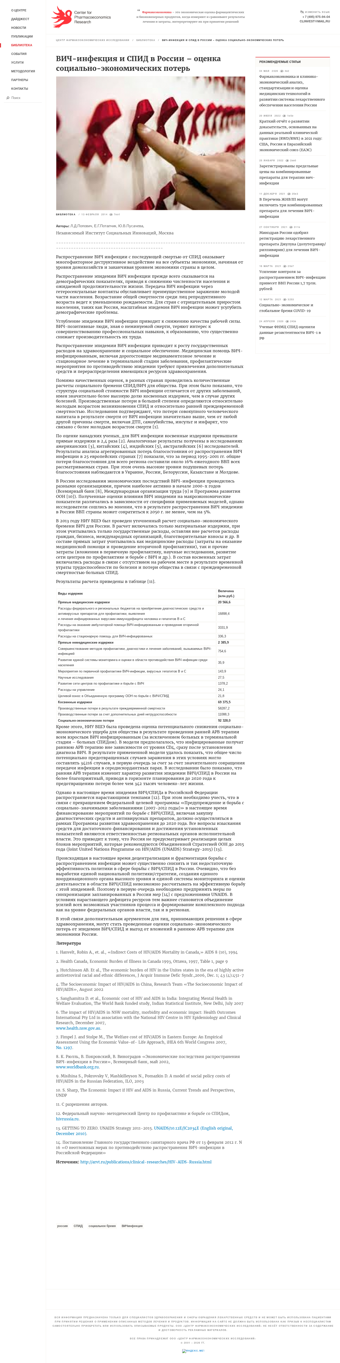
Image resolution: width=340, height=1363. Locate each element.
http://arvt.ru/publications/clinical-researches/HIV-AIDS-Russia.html (146, 1162)
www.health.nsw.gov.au (78, 1028)
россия (62, 1226)
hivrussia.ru (67, 1119)
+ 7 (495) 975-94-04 (316, 17)
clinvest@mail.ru (315, 21)
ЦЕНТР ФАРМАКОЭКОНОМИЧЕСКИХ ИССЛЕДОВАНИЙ (92, 41)
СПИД (78, 1226)
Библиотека (145, 41)
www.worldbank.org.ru (77, 1067)
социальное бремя (102, 1226)
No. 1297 (64, 1047)
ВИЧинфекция (132, 1226)
